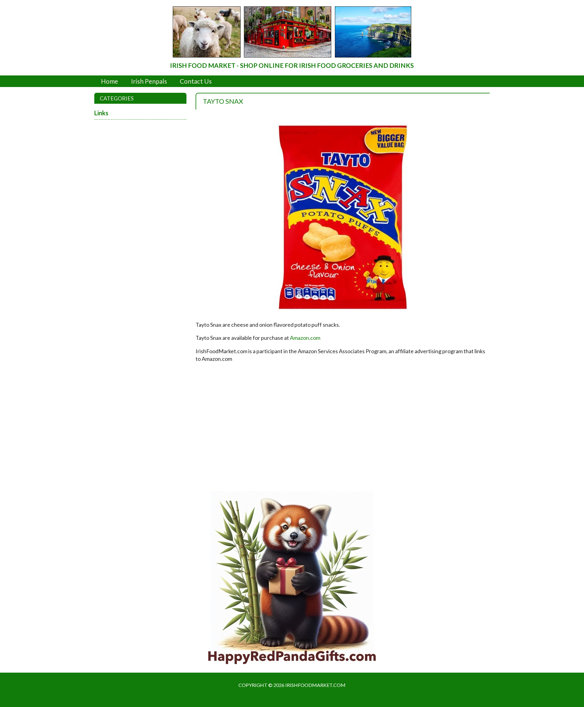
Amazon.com (305, 337)
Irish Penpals (149, 81)
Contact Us (196, 81)
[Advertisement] (291, 423)
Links (101, 113)
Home (109, 81)
